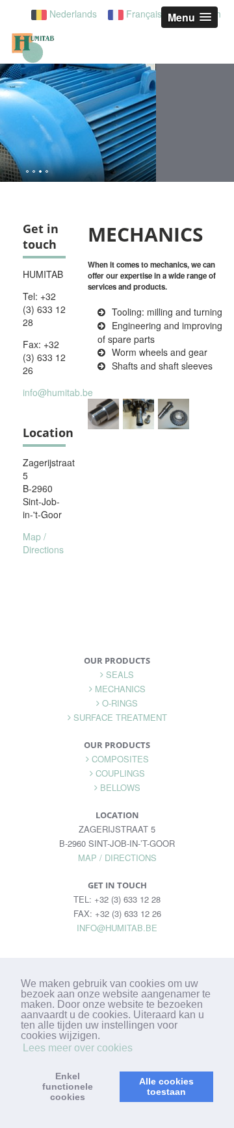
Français (143, 13)
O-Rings (120, 703)
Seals (120, 674)
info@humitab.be (58, 392)
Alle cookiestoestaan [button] (166, 1086)
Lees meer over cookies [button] (78, 1047)
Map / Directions (43, 543)
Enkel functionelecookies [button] (67, 1086)
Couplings (120, 773)
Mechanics (120, 689)
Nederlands (72, 13)
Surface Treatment (120, 717)
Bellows (120, 787)
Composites (120, 759)
